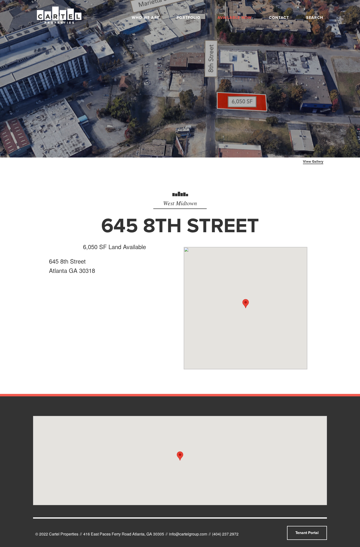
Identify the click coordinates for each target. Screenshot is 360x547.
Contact (279, 17)
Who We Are (145, 17)
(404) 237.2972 (225, 534)
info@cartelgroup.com (188, 534)
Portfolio (188, 17)
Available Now (234, 17)
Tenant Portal (307, 532)
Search (314, 17)
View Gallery (313, 161)
